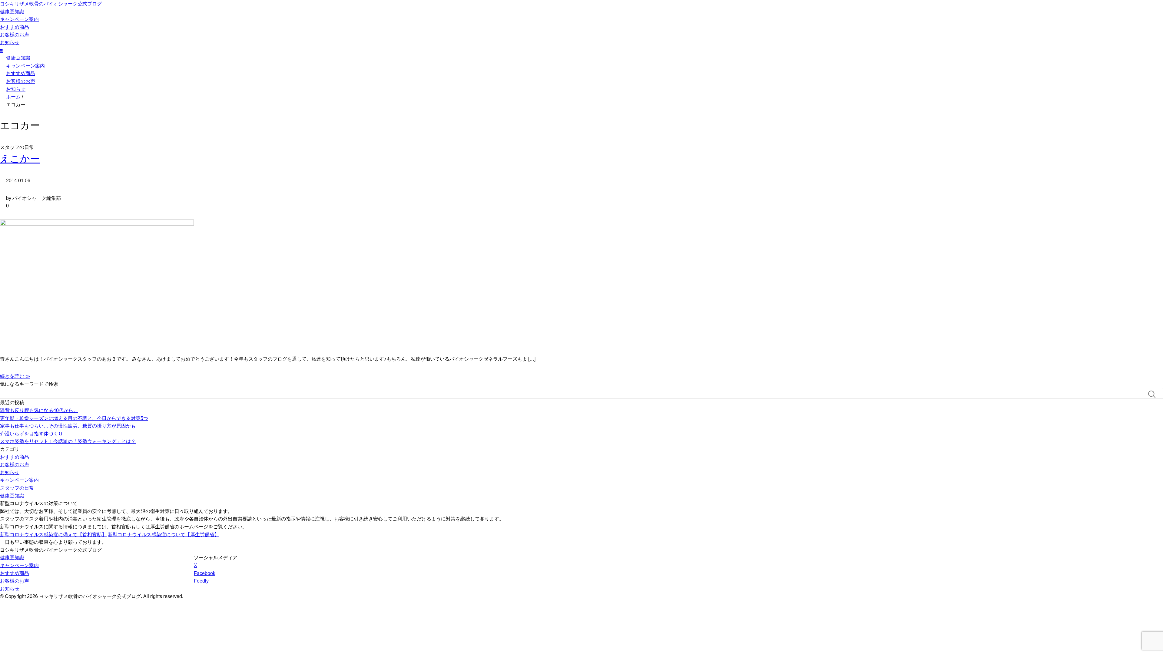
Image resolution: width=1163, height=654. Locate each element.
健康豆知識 (12, 11)
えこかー (20, 158)
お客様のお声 (14, 34)
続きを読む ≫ (15, 376)
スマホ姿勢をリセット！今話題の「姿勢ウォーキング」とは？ (68, 441)
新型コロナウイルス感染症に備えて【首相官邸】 (53, 534)
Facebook (204, 573)
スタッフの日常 (17, 487)
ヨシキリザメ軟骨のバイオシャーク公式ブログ (51, 3)
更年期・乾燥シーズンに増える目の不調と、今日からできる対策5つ (74, 418)
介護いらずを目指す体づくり (31, 433)
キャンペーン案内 (19, 19)
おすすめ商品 (14, 27)
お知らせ (9, 42)
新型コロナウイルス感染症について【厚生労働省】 (163, 534)
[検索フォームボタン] (1154, 394)
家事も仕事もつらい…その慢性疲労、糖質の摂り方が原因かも (68, 425)
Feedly (201, 580)
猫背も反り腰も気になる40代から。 (39, 410)
